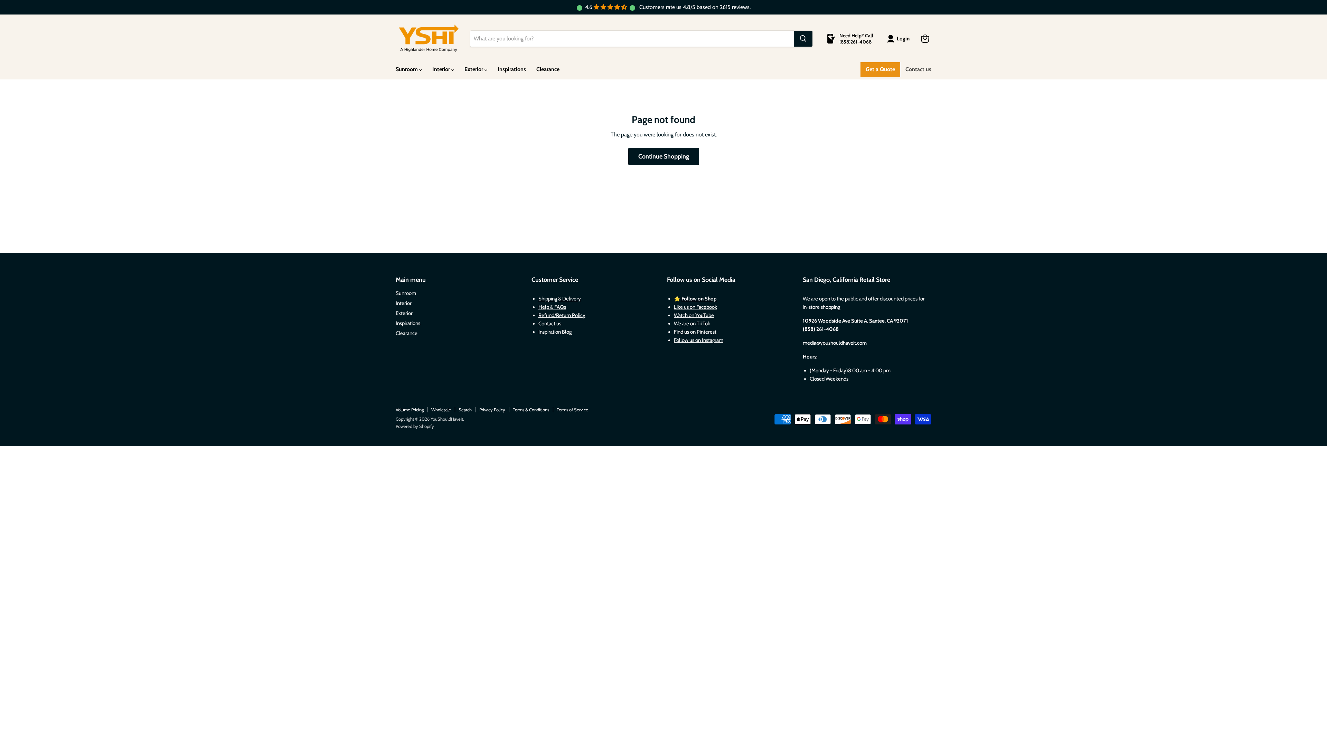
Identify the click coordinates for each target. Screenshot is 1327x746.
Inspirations (512, 69)
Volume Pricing (410, 409)
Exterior (474, 69)
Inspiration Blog (555, 332)
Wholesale (441, 409)
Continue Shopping (663, 156)
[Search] (803, 39)
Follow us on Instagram (698, 340)
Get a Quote (880, 69)
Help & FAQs (552, 307)
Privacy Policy (492, 409)
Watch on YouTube (694, 315)
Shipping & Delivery (559, 299)
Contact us (918, 69)
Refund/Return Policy (561, 315)
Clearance (547, 69)
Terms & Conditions (531, 409)
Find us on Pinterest (695, 332)
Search (465, 409)
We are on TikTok (692, 324)
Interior (441, 69)
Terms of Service (572, 409)
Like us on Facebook (695, 307)
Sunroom (407, 69)
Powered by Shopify (415, 426)
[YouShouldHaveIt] (429, 38)
